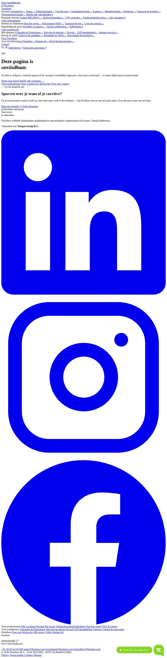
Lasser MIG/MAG (31, 17)
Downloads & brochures (81, 35)
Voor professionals (10, 20)
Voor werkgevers (10, 29)
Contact (5, 44)
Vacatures (6, 8)
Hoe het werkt (32, 23)
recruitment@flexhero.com (59, 649)
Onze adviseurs (30, 106)
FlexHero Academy (34, 26)
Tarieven (97, 629)
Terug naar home (10, 81)
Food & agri (62, 11)
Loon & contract (94, 23)
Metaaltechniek (114, 11)
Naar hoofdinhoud (10, 2)
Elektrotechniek (45, 11)
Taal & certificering (57, 26)
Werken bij (42, 41)
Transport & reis (74, 23)
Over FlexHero (9, 38)
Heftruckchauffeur (53, 17)
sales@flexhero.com (34, 649)
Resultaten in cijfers (55, 35)
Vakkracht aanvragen (35, 47)
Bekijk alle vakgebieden (39, 14)
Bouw (30, 11)
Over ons (56, 83)
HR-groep (39, 632)
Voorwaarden (17, 655)
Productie (129, 11)
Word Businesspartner (61, 41)
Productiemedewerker (95, 17)
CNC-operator (74, 17)
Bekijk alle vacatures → (31, 81)
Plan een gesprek (11, 106)
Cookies (28, 655)
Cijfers (48, 632)
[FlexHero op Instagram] (83, 458)
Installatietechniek (81, 11)
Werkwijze (44, 83)
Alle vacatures (117, 17)
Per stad (40, 626)
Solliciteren (76, 26)
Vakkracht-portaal (65, 626)
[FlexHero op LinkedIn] (83, 293)
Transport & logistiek (149, 11)
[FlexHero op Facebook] (83, 623)
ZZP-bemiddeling (87, 32)
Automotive (18, 11)
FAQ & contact (109, 626)
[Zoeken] (2, 47)
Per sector (50, 626)
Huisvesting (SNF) (53, 23)
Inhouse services (108, 32)
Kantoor (98, 11)
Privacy (5, 655)
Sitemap (37, 655)
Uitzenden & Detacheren (29, 32)
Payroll (72, 32)
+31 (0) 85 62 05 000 (12, 649)
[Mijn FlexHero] (6, 47)
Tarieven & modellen (31, 35)
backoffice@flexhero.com (87, 649)
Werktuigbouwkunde (13, 14)
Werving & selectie (55, 32)
